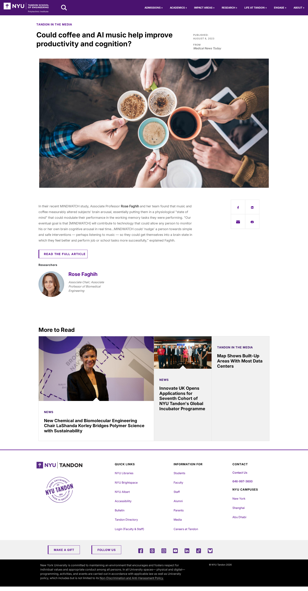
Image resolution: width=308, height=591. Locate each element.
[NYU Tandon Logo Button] (74, 465)
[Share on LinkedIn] (252, 207)
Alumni (178, 501)
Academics (178, 7)
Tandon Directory (126, 519)
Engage (280, 7)
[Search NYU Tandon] (64, 8)
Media (178, 519)
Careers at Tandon (186, 529)
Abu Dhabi (239, 517)
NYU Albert (122, 492)
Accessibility (123, 501)
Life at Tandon (255, 7)
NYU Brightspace (126, 482)
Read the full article (65, 254)
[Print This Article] (252, 221)
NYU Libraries (124, 473)
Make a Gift (64, 550)
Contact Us (239, 472)
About (299, 7)
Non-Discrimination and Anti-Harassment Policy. (132, 578)
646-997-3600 (242, 481)
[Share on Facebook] (238, 207)
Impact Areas (204, 7)
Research (229, 7)
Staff (177, 492)
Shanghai (238, 508)
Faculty (178, 482)
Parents (179, 510)
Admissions (154, 7)
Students (179, 473)
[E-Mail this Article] (238, 221)
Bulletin (119, 510)
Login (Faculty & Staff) (129, 529)
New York (238, 498)
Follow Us (106, 550)
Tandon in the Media (54, 24)
